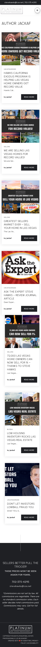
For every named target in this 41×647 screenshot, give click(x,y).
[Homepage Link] (12, 10)
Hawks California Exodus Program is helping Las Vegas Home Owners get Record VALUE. (17, 79)
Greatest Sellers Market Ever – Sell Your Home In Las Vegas (20, 224)
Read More (29, 97)
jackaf (9, 97)
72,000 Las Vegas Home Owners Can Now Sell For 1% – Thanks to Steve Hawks (19, 362)
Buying (10, 429)
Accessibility (32, 643)
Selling (7, 146)
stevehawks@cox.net (13, 2)
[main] (20, 275)
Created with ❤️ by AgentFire (19, 641)
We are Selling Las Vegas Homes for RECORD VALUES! (16, 154)
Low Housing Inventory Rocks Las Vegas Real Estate (21, 437)
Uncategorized (10, 69)
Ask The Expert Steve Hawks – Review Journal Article (20, 295)
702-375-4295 (30, 2)
